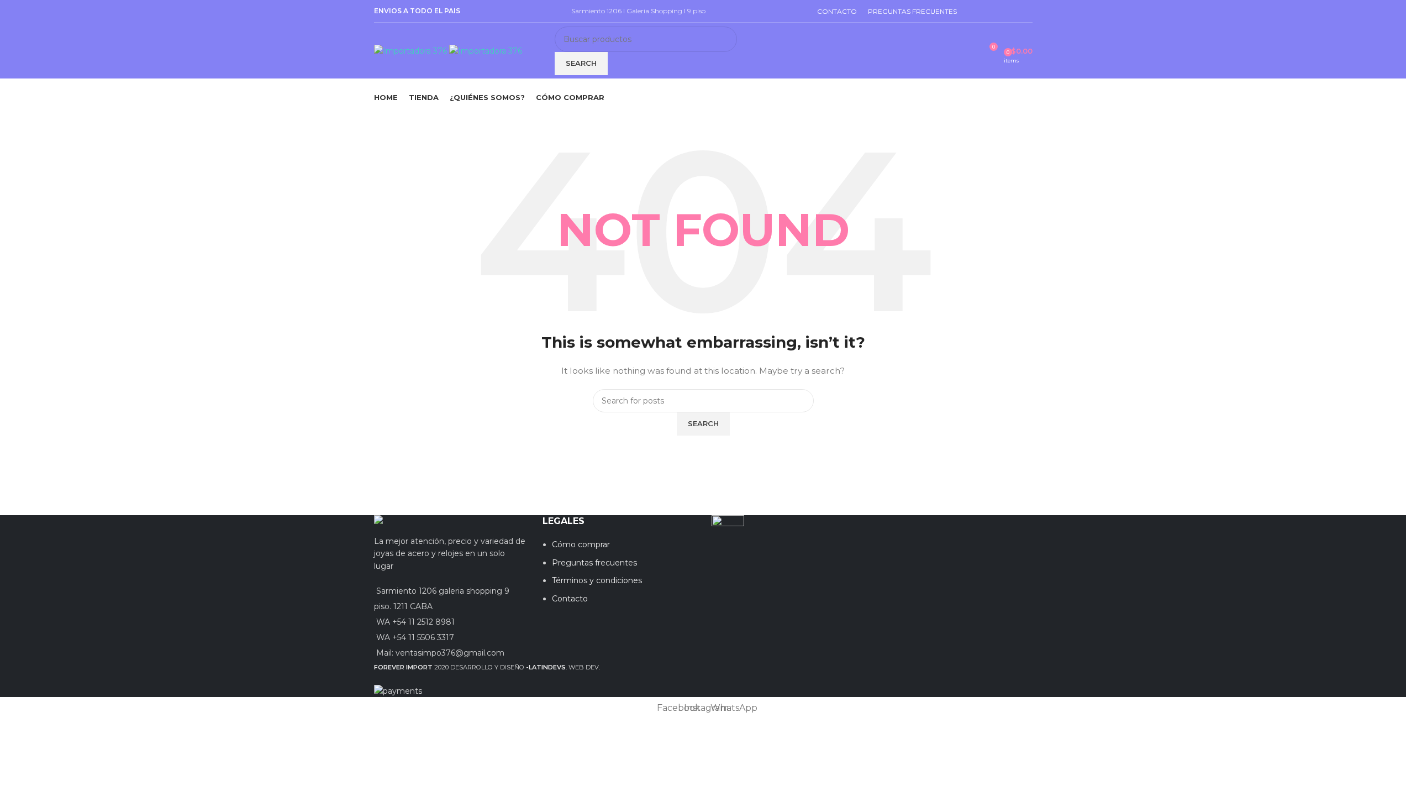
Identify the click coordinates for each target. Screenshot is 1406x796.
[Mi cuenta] (968, 51)
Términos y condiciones (597, 580)
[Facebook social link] (942, 523)
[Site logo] (411, 50)
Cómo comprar (581, 544)
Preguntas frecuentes (594, 563)
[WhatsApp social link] (970, 523)
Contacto (570, 599)
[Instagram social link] (956, 523)
